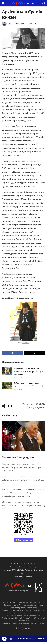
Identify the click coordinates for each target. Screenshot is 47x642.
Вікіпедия (25, 343)
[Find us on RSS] (29, 628)
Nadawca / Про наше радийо (22, 567)
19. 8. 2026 (18, 378)
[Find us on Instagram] (23, 628)
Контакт (28, 577)
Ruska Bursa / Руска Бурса (22, 563)
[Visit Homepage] (20, 3)
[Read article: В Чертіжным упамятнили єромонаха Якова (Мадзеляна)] (7, 385)
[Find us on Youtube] (26, 628)
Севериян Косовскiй (16, 24)
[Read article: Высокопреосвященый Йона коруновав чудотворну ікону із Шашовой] (7, 371)
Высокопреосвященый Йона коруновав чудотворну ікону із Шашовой (28, 371)
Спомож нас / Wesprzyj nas (18, 457)
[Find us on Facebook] (16, 628)
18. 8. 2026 (18, 389)
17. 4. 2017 (33, 24)
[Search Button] (43, 3)
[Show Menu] (3, 3)
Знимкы (18, 577)
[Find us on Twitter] (19, 628)
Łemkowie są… (10, 415)
